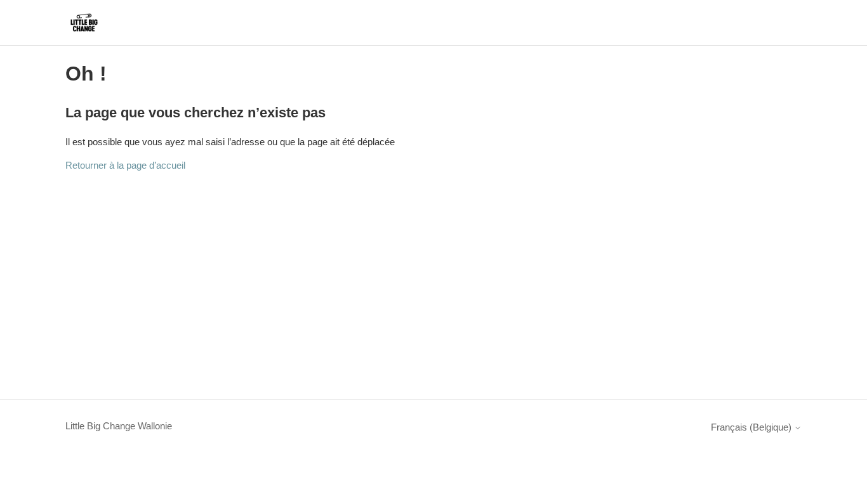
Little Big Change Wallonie (118, 425)
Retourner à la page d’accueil (125, 165)
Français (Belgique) (752, 427)
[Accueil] (84, 22)
